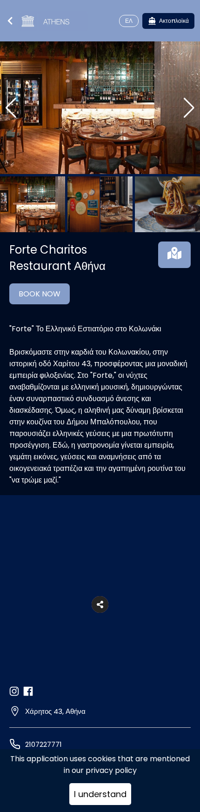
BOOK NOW (39, 294)
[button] (100, 604)
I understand (100, 794)
